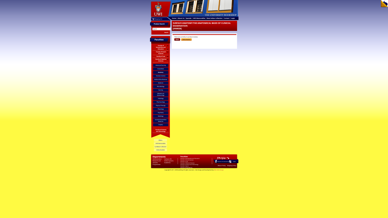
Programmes (156, 164)
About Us (181, 18)
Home (174, 18)
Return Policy (222, 165)
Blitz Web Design (219, 170)
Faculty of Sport (184, 166)
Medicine (160, 83)
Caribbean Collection (160, 147)
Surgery (160, 124)
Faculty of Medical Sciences (187, 163)
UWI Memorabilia (199, 18)
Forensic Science (160, 76)
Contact (226, 18)
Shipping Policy (231, 165)
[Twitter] (230, 163)
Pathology (160, 98)
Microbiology (160, 86)
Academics (167, 163)
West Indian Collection (214, 18)
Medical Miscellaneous (160, 79)
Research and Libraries (157, 162)
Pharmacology (161, 102)
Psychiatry (161, 112)
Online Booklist (160, 150)
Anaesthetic (160, 69)
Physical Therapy (160, 105)
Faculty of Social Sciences (186, 160)
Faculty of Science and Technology (189, 164)
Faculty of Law (184, 161)
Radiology (160, 116)
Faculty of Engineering (186, 167)
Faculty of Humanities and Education (190, 158)
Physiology (161, 109)
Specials (188, 18)
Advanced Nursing (161, 65)
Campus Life (168, 159)
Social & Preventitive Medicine (160, 120)
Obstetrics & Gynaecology (160, 94)
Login (233, 18)
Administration (157, 159)
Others (160, 140)
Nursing (160, 90)
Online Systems (168, 161)
